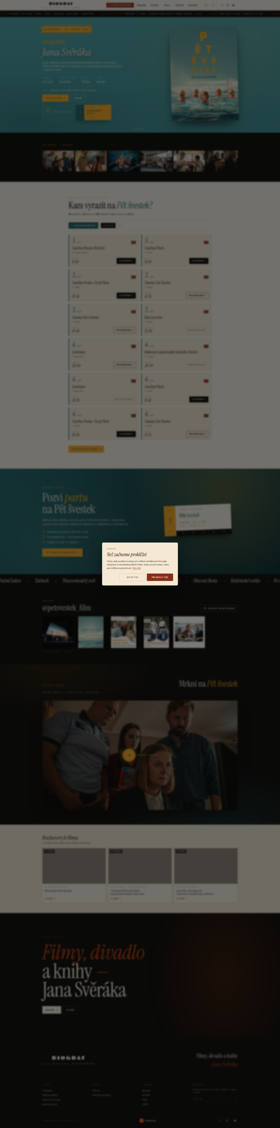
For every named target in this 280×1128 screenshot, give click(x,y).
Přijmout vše (160, 577)
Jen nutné (132, 577)
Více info (136, 568)
